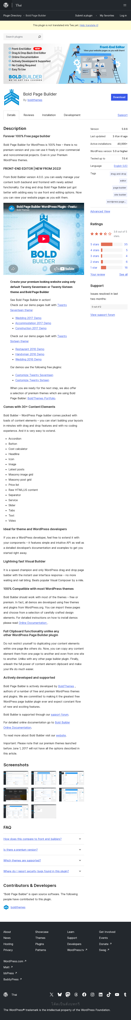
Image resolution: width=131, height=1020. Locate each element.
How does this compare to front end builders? (32, 839)
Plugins (39, 944)
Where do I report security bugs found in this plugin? (36, 871)
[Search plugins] (39, 36)
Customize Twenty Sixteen (32, 380)
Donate (105, 944)
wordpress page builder (117, 201)
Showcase (41, 932)
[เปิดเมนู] (125, 5)
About (7, 932)
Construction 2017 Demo (31, 328)
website (61, 735)
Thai (14, 994)
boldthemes (34, 100)
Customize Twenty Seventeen (34, 375)
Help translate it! (89, 25)
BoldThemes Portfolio (41, 398)
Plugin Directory (12, 15)
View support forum (102, 314)
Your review (97, 274)
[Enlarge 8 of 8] (51, 809)
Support (123, 115)
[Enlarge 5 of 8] (51, 792)
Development (72, 115)
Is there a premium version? (20, 849)
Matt (8, 967)
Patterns (40, 950)
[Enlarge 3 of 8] (79, 775)
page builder (119, 187)
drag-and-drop (118, 174)
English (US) (121, 165)
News (7, 938)
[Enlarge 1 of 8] (24, 775)
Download (119, 97)
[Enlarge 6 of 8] (79, 792)
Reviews (29, 115)
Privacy (8, 950)
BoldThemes (66, 686)
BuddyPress (12, 979)
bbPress (10, 973)
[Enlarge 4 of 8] (24, 792)
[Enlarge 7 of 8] (24, 809)
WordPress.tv (77, 950)
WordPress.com (15, 961)
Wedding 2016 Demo (28, 359)
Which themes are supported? (22, 860)
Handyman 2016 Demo (29, 354)
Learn (70, 932)
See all (123, 274)
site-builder (120, 194)
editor (123, 180)
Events (103, 938)
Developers (74, 944)
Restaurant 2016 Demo (29, 349)
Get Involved (107, 932)
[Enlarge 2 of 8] (51, 775)
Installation (49, 115)
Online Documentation (33, 622)
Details (11, 115)
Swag (104, 950)
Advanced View (100, 211)
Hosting (8, 944)
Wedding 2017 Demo (28, 318)
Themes (40, 938)
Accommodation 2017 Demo (33, 323)
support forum (59, 714)
